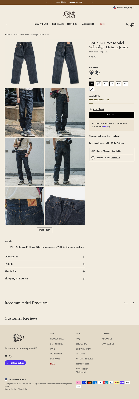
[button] (96, 109)
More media (44, 230)
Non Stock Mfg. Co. (98, 51)
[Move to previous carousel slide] (126, 303)
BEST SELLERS (56, 343)
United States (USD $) (124, 8)
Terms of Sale (82, 363)
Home (7, 34)
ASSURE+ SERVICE (84, 358)
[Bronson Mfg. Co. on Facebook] (6, 357)
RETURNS (80, 353)
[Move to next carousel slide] (132, 303)
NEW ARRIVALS (57, 338)
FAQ (78, 338)
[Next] (92, 2)
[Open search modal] (6, 24)
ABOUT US (107, 338)
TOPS (52, 348)
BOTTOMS (55, 358)
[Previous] (47, 2)
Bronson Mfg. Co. (25, 384)
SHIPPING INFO (83, 348)
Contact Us (115, 158)
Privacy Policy (23, 389)
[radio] (91, 72)
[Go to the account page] (127, 24)
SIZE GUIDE (81, 343)
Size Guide (116, 151)
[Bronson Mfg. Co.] (69, 14)
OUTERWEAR (56, 353)
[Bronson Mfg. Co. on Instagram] (10, 357)
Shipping (93, 136)
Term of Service (10, 389)
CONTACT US (108, 343)
